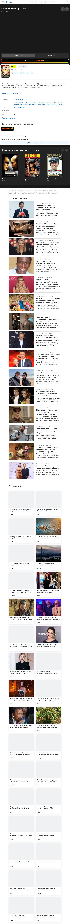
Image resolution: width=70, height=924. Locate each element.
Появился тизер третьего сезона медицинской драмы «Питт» (47, 431)
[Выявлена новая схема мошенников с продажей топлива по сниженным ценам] (21, 882)
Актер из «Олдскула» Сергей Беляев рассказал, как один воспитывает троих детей (48, 300)
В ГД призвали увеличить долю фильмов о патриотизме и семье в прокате (46, 412)
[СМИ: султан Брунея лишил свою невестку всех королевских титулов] (21, 720)
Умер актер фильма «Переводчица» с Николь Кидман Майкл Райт (46, 263)
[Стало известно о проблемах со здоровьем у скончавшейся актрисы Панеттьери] (21, 503)
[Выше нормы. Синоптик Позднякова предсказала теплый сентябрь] (48, 747)
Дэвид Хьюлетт (33, 104)
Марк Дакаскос (60, 104)
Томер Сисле (50, 104)
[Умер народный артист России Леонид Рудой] (48, 503)
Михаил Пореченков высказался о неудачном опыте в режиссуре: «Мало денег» (47, 338)
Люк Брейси (18, 103)
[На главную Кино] (9, 2)
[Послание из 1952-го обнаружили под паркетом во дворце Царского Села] (48, 693)
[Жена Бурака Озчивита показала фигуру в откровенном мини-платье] (21, 693)
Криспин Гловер (36, 103)
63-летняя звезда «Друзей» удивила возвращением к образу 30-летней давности (47, 245)
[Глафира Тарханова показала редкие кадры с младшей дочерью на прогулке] (48, 638)
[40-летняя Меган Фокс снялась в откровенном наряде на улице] (21, 747)
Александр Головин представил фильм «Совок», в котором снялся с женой (47, 468)
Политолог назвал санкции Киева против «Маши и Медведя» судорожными (47, 449)
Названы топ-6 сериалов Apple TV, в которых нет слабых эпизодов (46, 207)
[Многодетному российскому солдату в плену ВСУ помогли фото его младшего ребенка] (21, 584)
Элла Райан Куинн (47, 103)
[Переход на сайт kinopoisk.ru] (7, 128)
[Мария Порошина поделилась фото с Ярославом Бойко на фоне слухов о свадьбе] (48, 611)
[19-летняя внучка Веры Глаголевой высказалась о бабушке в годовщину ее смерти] (21, 909)
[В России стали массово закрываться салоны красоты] (21, 774)
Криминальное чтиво (32, 179)
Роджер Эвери (18, 99)
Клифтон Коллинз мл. (20, 104)
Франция (17, 107)
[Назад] (62, 150)
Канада (22, 107)
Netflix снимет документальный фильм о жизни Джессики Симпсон (47, 282)
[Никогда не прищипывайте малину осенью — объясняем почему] (48, 720)
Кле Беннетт (58, 103)
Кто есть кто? (51, 179)
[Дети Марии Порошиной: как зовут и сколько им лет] (21, 557)
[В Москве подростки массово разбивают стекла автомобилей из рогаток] (48, 530)
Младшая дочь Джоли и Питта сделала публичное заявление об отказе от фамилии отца (46, 394)
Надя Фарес (42, 104)
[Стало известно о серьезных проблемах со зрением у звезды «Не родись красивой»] (21, 828)
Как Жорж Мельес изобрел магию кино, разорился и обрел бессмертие (47, 226)
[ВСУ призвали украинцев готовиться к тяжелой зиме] (48, 557)
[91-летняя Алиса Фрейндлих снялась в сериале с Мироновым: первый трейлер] (21, 611)
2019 (12, 69)
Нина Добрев (26, 103)
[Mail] (6, 2)
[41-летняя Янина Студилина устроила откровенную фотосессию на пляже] (48, 801)
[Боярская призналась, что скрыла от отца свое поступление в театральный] (21, 801)
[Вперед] (66, 150)
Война (4, 179)
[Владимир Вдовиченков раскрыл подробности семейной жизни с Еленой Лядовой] (21, 530)
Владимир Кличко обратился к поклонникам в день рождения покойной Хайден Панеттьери (48, 356)
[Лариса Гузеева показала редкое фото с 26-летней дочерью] (48, 584)
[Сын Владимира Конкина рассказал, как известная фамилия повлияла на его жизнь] (48, 909)
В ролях (4, 102)
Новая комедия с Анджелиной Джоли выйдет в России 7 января (48, 319)
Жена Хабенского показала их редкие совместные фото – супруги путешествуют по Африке (47, 375)
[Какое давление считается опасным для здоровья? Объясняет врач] (48, 882)
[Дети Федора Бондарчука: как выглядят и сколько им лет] (48, 774)
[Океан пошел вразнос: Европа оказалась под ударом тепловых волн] (48, 855)
